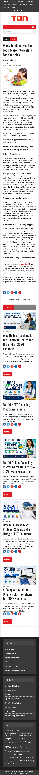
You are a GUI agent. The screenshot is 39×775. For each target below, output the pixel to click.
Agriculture (8, 731)
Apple (6, 733)
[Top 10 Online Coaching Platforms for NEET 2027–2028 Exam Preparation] (19, 456)
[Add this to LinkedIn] (15, 292)
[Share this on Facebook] (4, 292)
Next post (26, 299)
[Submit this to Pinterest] (19, 292)
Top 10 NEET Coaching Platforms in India (16, 406)
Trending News (10, 764)
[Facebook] (14, 10)
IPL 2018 (11, 743)
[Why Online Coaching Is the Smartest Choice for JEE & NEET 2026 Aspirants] (19, 329)
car (31, 733)
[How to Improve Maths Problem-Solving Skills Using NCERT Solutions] (19, 519)
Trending (29, 760)
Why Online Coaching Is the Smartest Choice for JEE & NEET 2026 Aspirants (18, 342)
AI (13, 730)
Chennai (8, 735)
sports (23, 758)
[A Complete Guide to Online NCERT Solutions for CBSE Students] (19, 583)
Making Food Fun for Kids (11, 63)
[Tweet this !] (8, 292)
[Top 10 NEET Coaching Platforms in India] (19, 398)
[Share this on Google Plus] (12, 292)
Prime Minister (26, 755)
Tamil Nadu (29, 758)
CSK (12, 735)
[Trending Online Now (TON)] (19, 18)
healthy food (24, 264)
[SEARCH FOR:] (19, 31)
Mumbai (26, 751)
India (21, 738)
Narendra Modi (9, 755)
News (19, 754)
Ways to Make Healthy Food (12, 65)
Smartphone (16, 758)
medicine (22, 751)
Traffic (18, 761)
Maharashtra (15, 751)
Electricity (19, 735)
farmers (30, 735)
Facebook (24, 735)
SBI (11, 758)
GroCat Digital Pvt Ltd (22, 773)
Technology (9, 761)
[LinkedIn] (21, 10)
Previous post (14, 299)
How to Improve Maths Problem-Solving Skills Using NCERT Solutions (17, 529)
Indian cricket (27, 739)
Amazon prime (28, 730)
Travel (22, 761)
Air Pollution (17, 731)
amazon (23, 731)
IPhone (7, 743)
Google (8, 738)
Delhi (15, 735)
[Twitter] (17, 10)
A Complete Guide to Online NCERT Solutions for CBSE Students (17, 594)
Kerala (23, 743)
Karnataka (18, 743)
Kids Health (14, 60)
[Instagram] (24, 10)
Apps (10, 733)
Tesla (14, 761)
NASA (15, 755)
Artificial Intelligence (17, 733)
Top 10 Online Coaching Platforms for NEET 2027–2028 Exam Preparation (19, 467)
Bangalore (27, 733)
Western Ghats (19, 763)
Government (15, 739)
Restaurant (7, 757)
